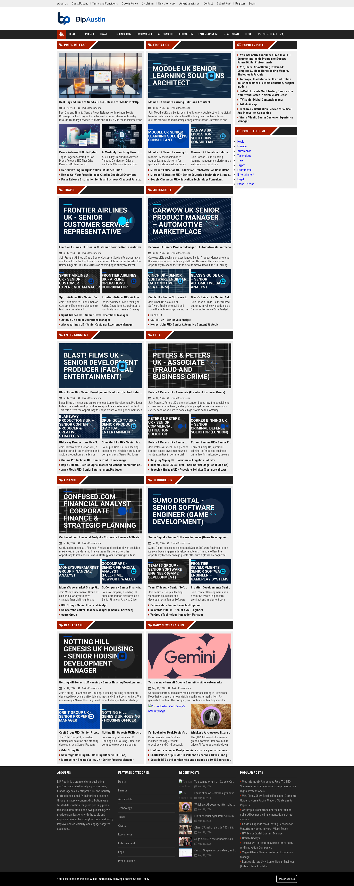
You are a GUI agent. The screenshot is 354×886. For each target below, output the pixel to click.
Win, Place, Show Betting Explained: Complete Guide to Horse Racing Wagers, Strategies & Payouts (263, 70)
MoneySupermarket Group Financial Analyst (79, 587)
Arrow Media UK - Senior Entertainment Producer (91, 469)
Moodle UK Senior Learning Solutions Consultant (168, 152)
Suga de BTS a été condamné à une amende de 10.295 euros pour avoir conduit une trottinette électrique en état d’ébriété (190, 759)
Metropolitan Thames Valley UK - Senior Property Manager (97, 759)
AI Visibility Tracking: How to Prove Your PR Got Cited (122, 152)
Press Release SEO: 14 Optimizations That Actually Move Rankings (79, 152)
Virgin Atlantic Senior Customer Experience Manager (265, 119)
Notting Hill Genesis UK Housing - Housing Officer (122, 732)
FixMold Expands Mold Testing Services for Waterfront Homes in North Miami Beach (265, 93)
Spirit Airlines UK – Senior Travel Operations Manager (94, 315)
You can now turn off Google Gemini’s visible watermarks (185, 682)
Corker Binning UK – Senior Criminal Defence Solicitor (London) (211, 442)
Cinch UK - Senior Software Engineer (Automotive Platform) (168, 297)
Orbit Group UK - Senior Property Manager (79, 732)
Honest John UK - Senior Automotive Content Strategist (184, 324)
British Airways (248, 104)
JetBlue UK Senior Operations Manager (85, 319)
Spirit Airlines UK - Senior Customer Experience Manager (79, 297)
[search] (282, 34)
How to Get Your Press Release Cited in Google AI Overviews (98, 174)
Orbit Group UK (70, 750)
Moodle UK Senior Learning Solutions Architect (179, 102)
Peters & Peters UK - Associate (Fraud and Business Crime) (186, 392)
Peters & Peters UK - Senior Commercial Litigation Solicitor (168, 442)
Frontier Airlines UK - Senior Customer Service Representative (100, 247)
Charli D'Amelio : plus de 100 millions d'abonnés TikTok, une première (190, 755)
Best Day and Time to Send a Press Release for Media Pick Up (99, 102)
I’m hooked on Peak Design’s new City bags (168, 732)
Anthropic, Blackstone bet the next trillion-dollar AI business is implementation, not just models (265, 83)
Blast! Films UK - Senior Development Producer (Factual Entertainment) (100, 392)
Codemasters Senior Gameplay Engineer (175, 605)
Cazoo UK (156, 315)
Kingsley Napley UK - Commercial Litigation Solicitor (182, 460)
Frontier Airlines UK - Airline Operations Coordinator (122, 297)
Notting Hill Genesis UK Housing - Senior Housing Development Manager (100, 682)
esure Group (69, 614)
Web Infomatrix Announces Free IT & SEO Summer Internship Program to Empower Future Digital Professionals (263, 58)
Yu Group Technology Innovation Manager (176, 614)
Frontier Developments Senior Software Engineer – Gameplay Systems (211, 587)
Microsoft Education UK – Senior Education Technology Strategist (190, 174)
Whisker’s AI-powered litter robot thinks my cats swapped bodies (211, 732)
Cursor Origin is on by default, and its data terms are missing (215, 850)
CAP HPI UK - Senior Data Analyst (170, 319)
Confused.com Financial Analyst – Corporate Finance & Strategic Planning (100, 537)
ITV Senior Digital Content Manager (261, 99)
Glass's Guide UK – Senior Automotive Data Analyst (211, 297)
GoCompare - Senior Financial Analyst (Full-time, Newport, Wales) (122, 587)
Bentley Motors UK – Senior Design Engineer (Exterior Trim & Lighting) (267, 864)
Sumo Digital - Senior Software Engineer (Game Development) (188, 537)
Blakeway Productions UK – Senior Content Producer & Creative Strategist (79, 442)
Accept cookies (286, 878)
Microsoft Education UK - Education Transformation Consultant (189, 170)
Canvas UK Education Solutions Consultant (211, 152)
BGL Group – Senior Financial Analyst (84, 605)
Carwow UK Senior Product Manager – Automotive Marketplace (189, 247)
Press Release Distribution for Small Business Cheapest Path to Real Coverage (101, 179)
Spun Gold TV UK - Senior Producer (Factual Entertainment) (122, 442)
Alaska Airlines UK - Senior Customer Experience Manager (97, 324)
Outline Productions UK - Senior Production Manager (94, 460)
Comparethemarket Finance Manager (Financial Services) (97, 610)
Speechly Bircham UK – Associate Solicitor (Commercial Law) (188, 469)
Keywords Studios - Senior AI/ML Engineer (176, 610)
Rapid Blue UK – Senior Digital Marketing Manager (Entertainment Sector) (101, 465)
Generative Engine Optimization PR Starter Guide (91, 170)
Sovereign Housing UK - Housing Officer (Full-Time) (93, 755)
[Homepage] (61, 34)
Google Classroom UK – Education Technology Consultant (186, 179)
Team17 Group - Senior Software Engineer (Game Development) (168, 587)
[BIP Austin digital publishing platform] (81, 18)
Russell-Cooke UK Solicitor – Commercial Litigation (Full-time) (189, 465)
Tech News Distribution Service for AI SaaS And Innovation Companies (264, 110)
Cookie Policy (141, 878)
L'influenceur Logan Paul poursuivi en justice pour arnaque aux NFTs (190, 750)
